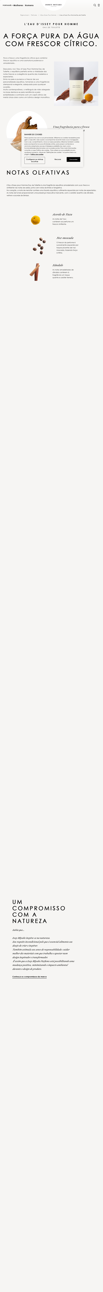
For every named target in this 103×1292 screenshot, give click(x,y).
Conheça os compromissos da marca (29, 977)
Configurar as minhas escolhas (34, 160)
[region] (52, 148)
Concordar (73, 159)
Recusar (58, 159)
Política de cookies (36, 154)
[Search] (95, 5)
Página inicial (24, 15)
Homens (29, 5)
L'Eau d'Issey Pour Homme (48, 15)
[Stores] (99, 5)
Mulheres (18, 5)
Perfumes (34, 15)
